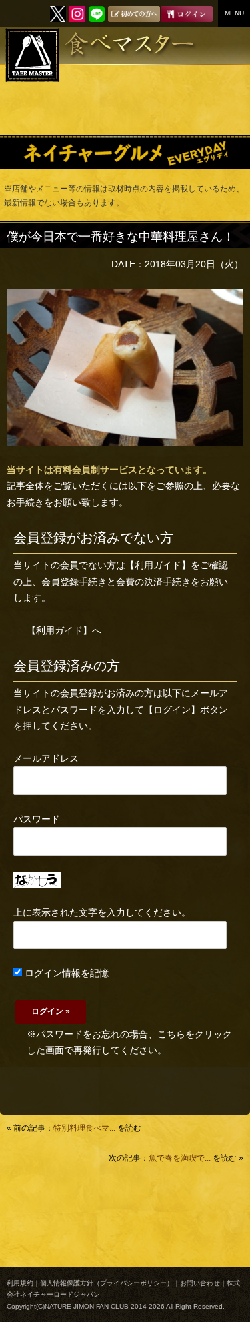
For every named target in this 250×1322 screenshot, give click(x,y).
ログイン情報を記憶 (65, 973)
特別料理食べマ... (84, 1128)
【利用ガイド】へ (64, 630)
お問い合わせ (200, 1283)
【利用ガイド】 (158, 565)
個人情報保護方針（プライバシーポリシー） (106, 1283)
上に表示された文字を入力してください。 (102, 912)
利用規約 (20, 1283)
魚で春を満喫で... (180, 1158)
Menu (234, 13)
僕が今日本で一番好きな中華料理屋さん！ (121, 236)
